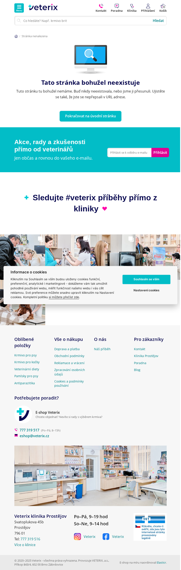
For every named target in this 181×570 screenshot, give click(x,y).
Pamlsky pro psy (26, 376)
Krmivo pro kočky (27, 362)
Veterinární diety (26, 369)
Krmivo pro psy (25, 355)
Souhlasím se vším (146, 279)
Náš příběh (102, 349)
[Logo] (43, 8)
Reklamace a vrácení (69, 363)
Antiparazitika (24, 383)
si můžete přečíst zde (64, 297)
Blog (137, 370)
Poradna (140, 363)
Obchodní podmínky (69, 356)
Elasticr (161, 562)
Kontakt (139, 349)
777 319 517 (29, 430)
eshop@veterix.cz (34, 435)
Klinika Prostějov (146, 356)
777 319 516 (30, 539)
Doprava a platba (67, 349)
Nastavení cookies (146, 290)
